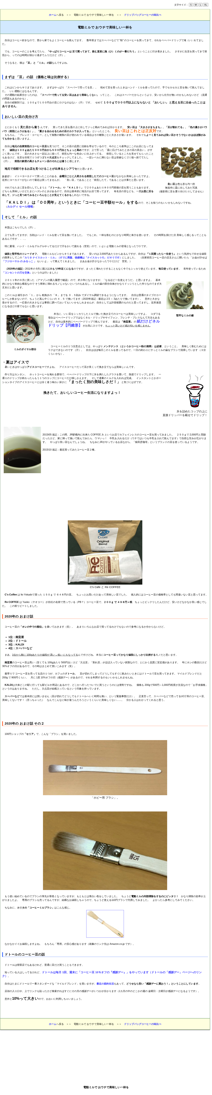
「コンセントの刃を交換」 (17, 272)
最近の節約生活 (105, 983)
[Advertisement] (84, 336)
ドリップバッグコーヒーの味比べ (142, 14)
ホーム (52, 14)
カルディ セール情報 (20, 206)
